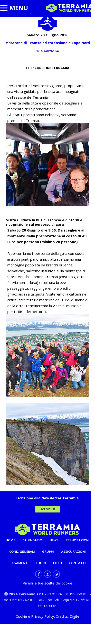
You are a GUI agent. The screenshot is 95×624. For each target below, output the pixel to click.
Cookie (22, 616)
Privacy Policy (42, 616)
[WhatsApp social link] (56, 574)
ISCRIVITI (45, 509)
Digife (74, 616)
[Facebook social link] (38, 574)
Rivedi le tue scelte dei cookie (47, 583)
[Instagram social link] (47, 574)
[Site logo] (69, 7)
